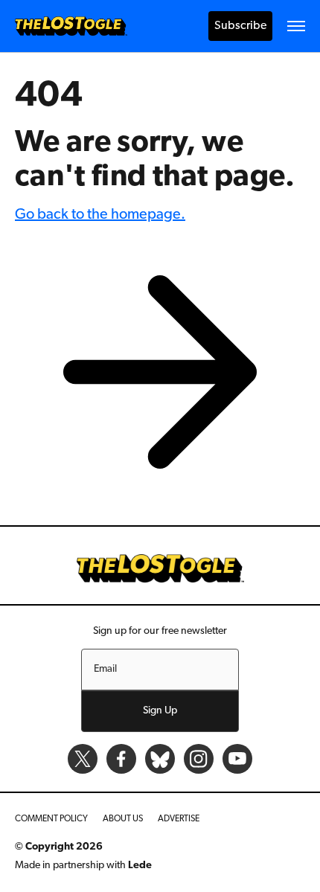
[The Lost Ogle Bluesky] (160, 759)
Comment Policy (51, 819)
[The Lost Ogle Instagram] (199, 759)
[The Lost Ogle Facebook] (121, 759)
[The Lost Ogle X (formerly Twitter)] (82, 759)
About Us (123, 819)
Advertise (178, 819)
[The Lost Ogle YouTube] (237, 759)
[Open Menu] (296, 26)
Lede (140, 865)
